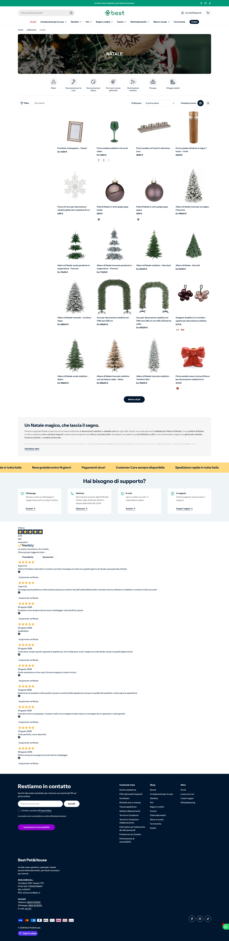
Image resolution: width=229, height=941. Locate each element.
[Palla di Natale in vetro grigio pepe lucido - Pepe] (99, 219)
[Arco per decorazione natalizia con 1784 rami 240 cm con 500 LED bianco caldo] (154, 297)
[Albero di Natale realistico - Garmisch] (154, 244)
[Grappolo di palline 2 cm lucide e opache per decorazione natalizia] (193, 297)
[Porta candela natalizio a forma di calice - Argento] (109, 160)
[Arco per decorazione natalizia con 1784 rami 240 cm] (114, 297)
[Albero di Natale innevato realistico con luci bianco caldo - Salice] (114, 355)
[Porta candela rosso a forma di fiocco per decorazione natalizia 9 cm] (193, 355)
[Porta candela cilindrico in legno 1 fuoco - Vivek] (193, 127)
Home (20, 30)
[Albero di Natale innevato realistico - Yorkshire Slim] (154, 355)
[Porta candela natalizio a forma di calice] (114, 127)
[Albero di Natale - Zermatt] (193, 244)
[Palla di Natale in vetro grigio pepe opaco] (154, 186)
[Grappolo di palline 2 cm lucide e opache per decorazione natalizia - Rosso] (183, 330)
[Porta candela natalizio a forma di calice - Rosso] (104, 160)
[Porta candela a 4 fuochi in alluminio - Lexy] (154, 127)
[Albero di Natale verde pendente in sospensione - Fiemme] (75, 244)
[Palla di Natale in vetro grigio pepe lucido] (114, 186)
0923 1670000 (34, 902)
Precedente (27, 557)
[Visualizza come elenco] (208, 103)
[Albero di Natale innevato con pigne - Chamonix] (193, 186)
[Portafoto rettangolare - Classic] (75, 127)
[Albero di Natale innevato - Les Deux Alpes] (75, 297)
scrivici (28, 908)
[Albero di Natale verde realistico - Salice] (75, 355)
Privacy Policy (44, 810)
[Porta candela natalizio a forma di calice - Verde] (99, 160)
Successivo (48, 557)
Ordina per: (136, 103)
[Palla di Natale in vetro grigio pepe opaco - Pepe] (138, 219)
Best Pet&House (32, 927)
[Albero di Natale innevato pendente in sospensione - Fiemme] (114, 244)
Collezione (31, 30)
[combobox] (46, 13)
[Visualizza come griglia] (200, 103)
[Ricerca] (71, 12)
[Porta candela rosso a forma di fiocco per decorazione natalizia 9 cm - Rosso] (178, 388)
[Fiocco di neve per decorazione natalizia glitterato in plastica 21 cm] (75, 186)
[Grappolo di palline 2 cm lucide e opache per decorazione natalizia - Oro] (178, 330)
